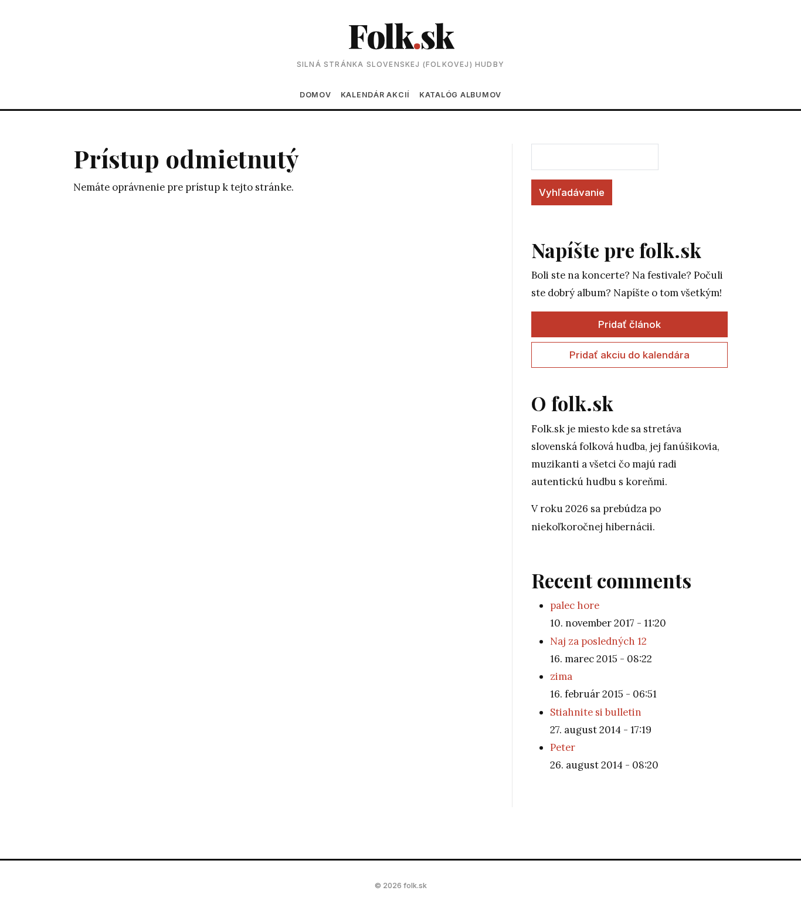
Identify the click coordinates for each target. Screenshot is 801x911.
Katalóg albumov (460, 94)
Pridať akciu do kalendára (629, 355)
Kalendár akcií (375, 94)
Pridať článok (629, 324)
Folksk (400, 35)
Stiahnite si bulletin (596, 712)
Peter (562, 747)
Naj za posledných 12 (598, 641)
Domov (315, 94)
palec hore (574, 605)
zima (561, 676)
